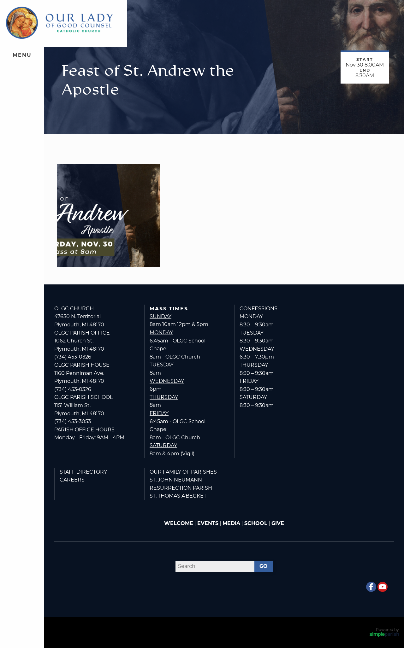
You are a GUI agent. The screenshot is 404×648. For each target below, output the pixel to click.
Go (263, 566)
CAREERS (72, 480)
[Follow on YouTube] (382, 587)
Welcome (178, 523)
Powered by (387, 629)
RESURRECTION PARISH (181, 488)
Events (207, 523)
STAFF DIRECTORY (83, 472)
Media (231, 523)
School (255, 523)
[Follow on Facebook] (371, 587)
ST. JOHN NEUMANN (176, 480)
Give (277, 523)
